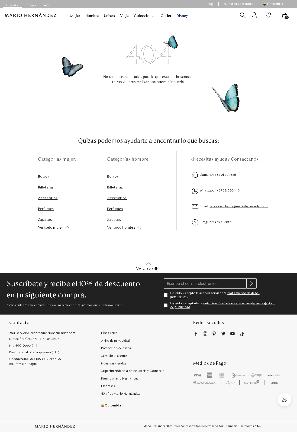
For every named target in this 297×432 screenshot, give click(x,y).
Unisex (109, 16)
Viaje (124, 16)
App (47, 5)
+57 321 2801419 (228, 190)
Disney (182, 16)
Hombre (92, 16)
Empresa (30, 5)
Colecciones (144, 16)
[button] (275, 4)
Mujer (75, 16)
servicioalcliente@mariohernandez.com (239, 206)
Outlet (166, 16)
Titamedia (230, 426)
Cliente (12, 5)
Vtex (258, 426)
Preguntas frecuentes (216, 222)
